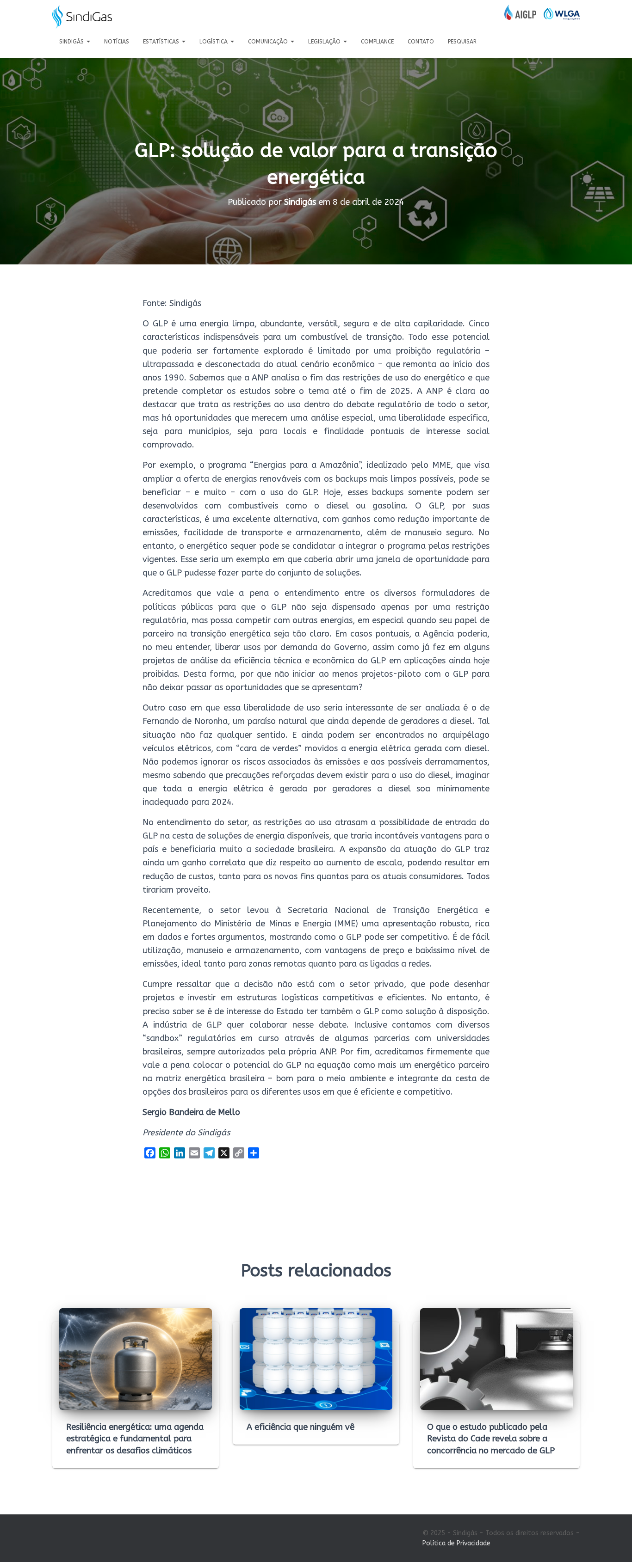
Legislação (325, 41)
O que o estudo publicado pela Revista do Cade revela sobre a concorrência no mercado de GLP (491, 1438)
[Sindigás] (82, 17)
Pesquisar (462, 41)
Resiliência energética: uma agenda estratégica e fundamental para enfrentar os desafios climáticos (135, 1438)
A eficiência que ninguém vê (300, 1427)
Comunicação (269, 41)
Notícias (116, 41)
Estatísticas (162, 41)
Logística (214, 41)
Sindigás (72, 41)
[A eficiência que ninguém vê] (316, 1359)
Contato (421, 41)
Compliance (377, 41)
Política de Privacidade (456, 1543)
